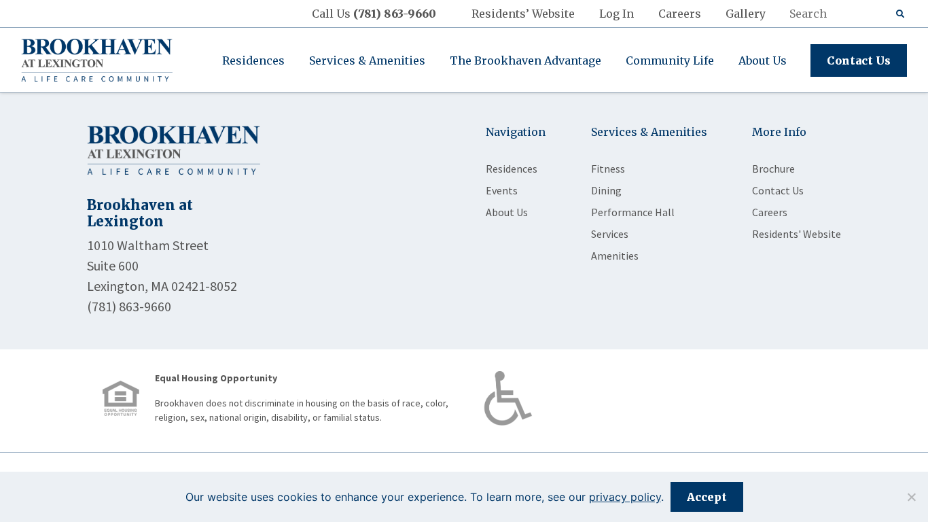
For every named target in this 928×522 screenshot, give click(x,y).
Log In (616, 13)
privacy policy (625, 497)
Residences (253, 60)
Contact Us (859, 60)
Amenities (615, 255)
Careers (679, 13)
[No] (911, 497)
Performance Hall (633, 212)
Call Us (374, 13)
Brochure (773, 168)
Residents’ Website (523, 13)
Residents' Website (796, 234)
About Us (762, 60)
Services (609, 234)
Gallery (746, 13)
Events (502, 190)
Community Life (670, 60)
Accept (707, 497)
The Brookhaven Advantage (525, 60)
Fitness (608, 168)
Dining (606, 190)
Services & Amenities (367, 60)
